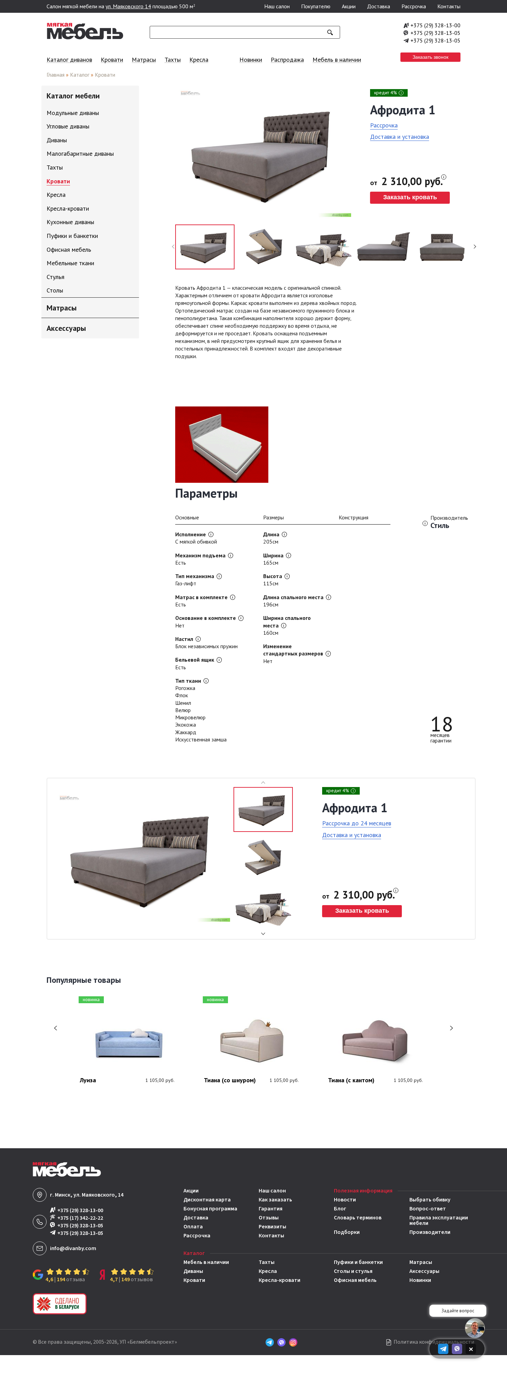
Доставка (378, 6)
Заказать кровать (410, 197)
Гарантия (270, 1208)
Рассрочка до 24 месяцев (356, 823)
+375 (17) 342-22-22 (80, 1218)
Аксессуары (424, 1271)
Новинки (250, 60)
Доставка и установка (399, 137)
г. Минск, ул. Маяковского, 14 (86, 1195)
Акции (349, 6)
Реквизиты (272, 1226)
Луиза (88, 1080)
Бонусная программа (210, 1208)
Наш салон (277, 6)
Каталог (79, 74)
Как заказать (275, 1199)
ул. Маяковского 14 (128, 6)
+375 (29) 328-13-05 (435, 32)
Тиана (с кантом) (351, 1080)
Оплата (193, 1226)
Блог (340, 1208)
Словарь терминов (357, 1218)
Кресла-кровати (279, 1280)
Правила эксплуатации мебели (438, 1220)
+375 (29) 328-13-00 (435, 25)
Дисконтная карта (207, 1199)
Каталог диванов (69, 60)
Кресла (198, 60)
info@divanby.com (73, 1248)
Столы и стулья (353, 1271)
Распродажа (287, 60)
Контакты (448, 6)
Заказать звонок (430, 57)
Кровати (112, 60)
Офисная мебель (355, 1280)
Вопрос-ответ (427, 1208)
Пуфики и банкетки (358, 1262)
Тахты (173, 60)
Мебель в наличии (336, 60)
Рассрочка (413, 6)
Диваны (193, 1271)
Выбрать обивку (429, 1199)
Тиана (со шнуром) (230, 1080)
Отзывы (269, 1217)
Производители (429, 1232)
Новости (345, 1199)
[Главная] (85, 37)
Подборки (347, 1232)
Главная (55, 74)
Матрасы (144, 60)
